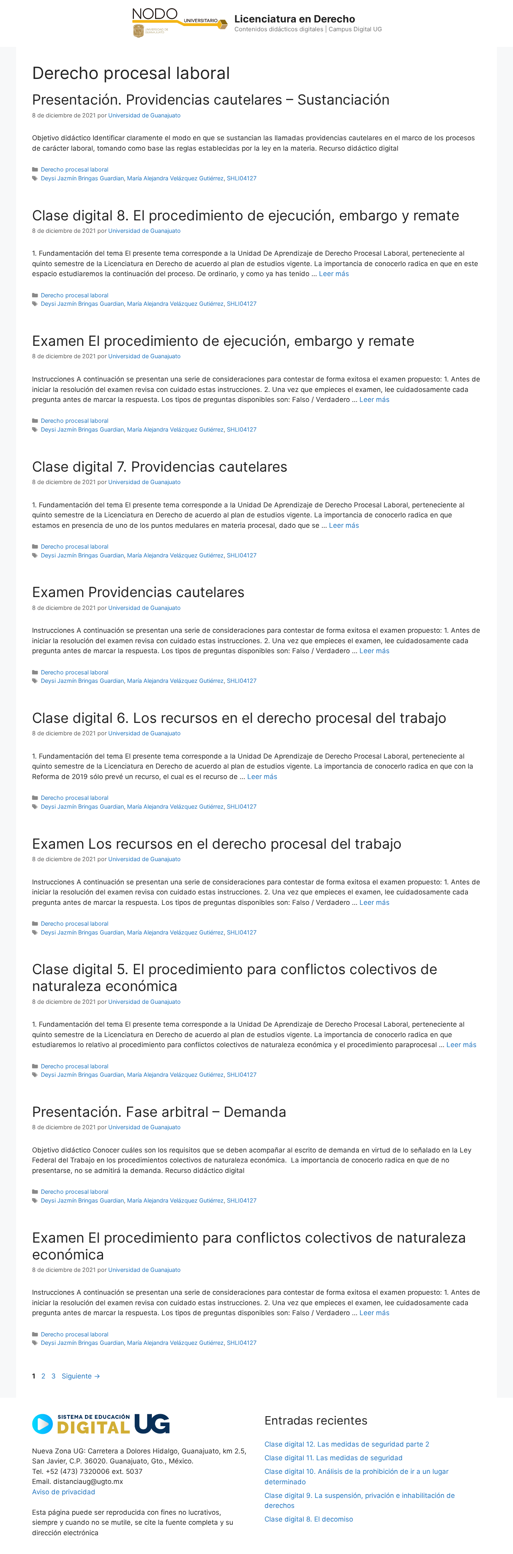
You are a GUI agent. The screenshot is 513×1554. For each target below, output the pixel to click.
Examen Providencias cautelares (138, 591)
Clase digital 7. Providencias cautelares (159, 466)
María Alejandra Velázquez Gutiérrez (175, 178)
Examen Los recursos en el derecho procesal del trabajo (217, 843)
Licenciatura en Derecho (294, 19)
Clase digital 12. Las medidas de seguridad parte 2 (347, 1444)
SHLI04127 (241, 178)
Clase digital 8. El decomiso (309, 1519)
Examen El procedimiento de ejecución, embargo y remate (223, 340)
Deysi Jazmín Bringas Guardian (82, 178)
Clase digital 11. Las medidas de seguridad (334, 1458)
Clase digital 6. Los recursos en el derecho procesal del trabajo (239, 717)
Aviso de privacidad (63, 1492)
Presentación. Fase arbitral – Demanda (159, 1111)
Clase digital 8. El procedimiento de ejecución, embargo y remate (245, 215)
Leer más (334, 274)
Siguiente (81, 1376)
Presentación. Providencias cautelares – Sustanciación (211, 99)
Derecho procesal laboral (74, 169)
